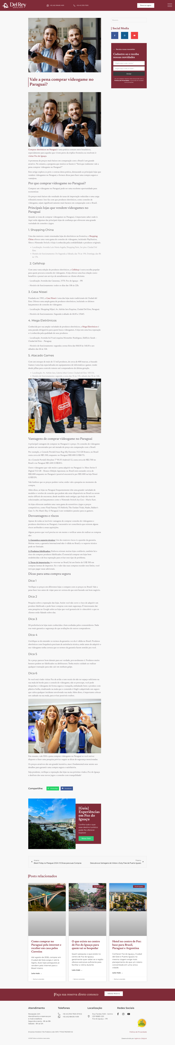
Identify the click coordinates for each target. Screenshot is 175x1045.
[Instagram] (124, 35)
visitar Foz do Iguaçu (37, 156)
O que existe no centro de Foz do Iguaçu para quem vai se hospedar (86, 945)
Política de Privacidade (138, 1032)
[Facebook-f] (114, 35)
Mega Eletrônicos (90, 327)
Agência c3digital (140, 1038)
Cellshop (75, 270)
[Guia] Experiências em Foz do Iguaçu (89, 814)
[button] (52, 788)
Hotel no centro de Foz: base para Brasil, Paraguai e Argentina (126, 945)
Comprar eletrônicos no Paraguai (42, 150)
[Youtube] (134, 35)
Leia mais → (36, 973)
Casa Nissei (51, 298)
